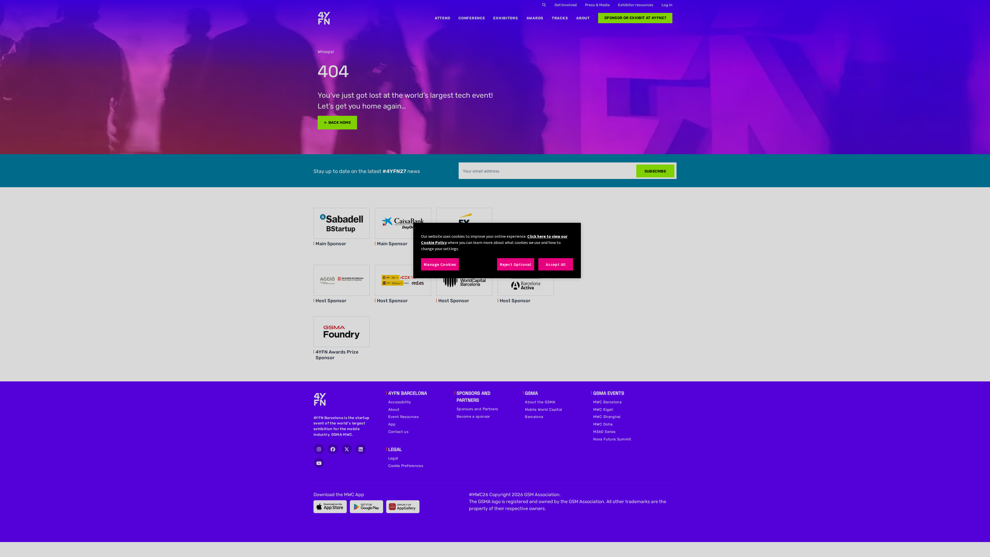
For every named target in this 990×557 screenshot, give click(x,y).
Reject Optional (515, 264)
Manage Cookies (440, 264)
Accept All (556, 264)
